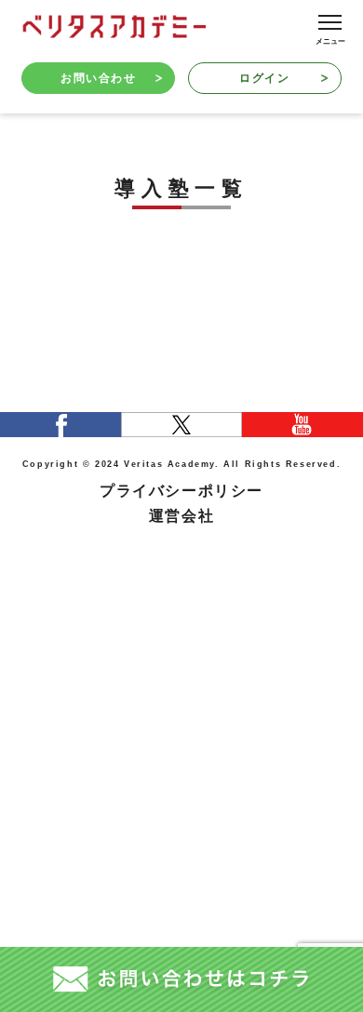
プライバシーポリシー (181, 490)
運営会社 (181, 515)
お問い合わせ (98, 78)
